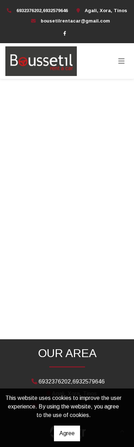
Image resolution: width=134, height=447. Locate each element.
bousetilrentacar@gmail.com (75, 21)
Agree (67, 433)
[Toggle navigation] (121, 61)
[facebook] (65, 33)
